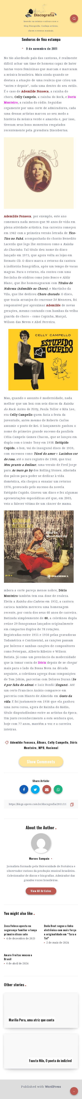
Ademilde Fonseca (22, 742)
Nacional (52, 747)
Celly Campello (58, 742)
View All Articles (41, 891)
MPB (41, 747)
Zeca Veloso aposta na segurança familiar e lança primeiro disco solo (20, 930)
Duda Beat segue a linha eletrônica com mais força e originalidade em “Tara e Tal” (60, 932)
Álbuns (41, 742)
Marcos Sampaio (39, 858)
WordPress (53, 1086)
